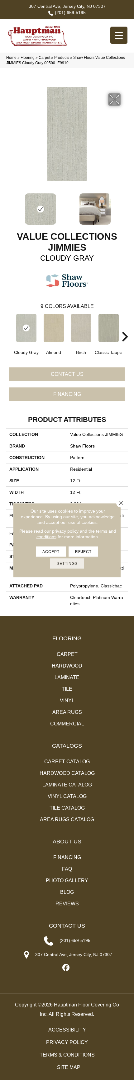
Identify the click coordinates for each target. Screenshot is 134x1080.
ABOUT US (67, 841)
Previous (9, 206)
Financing (67, 394)
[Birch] (81, 328)
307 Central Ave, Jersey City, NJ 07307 (67, 6)
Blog (67, 892)
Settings (67, 563)
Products (61, 57)
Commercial (67, 723)
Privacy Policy (67, 1042)
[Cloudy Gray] (26, 328)
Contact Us (67, 374)
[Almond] (53, 328)
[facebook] (66, 968)
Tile (67, 689)
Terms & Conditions (67, 1054)
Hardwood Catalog (67, 773)
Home (11, 57)
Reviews (67, 903)
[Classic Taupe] (108, 328)
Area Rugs (67, 712)
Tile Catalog (67, 808)
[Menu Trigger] (118, 35)
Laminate (67, 677)
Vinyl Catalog (67, 796)
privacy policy (65, 530)
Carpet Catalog (67, 761)
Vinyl (67, 700)
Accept (51, 551)
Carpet (44, 57)
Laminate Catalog (67, 784)
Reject (83, 551)
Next (125, 206)
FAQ (67, 869)
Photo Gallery (67, 880)
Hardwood (67, 665)
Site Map (68, 1067)
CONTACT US (67, 926)
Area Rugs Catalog (67, 819)
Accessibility (67, 1029)
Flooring (28, 57)
